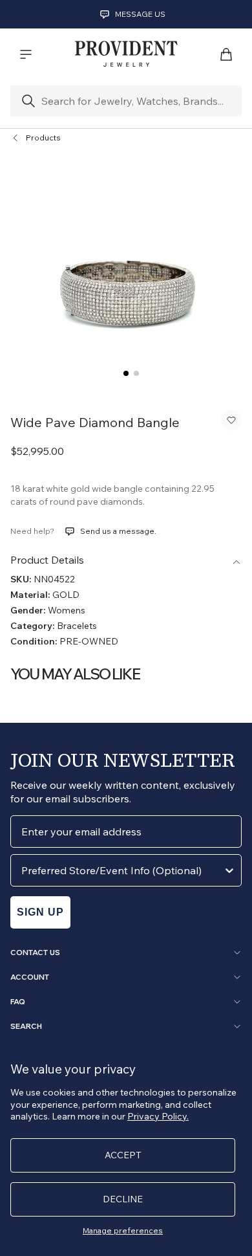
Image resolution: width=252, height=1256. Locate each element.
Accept (123, 1155)
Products (43, 137)
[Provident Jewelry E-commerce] (126, 54)
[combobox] (122, 870)
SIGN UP (40, 912)
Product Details (47, 559)
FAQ (17, 1001)
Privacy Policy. (158, 1116)
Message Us (140, 14)
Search (26, 1026)
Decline (123, 1199)
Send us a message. (118, 531)
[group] (126, 275)
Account (29, 977)
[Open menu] (25, 54)
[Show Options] (229, 870)
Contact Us (35, 952)
